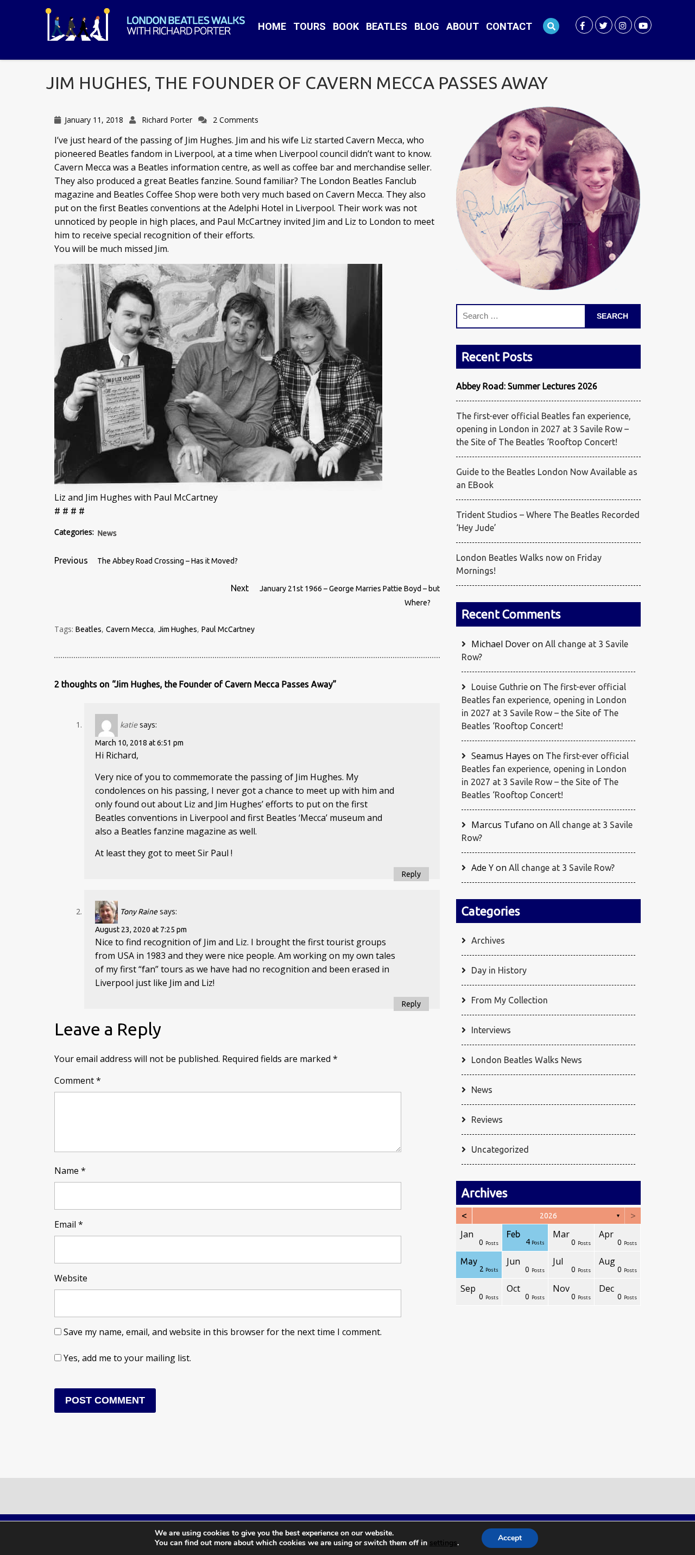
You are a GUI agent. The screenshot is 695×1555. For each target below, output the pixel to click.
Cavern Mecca (130, 629)
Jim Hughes (177, 629)
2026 (548, 1215)
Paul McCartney (228, 629)
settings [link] (443, 1543)
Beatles (88, 629)
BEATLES (386, 26)
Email (68, 1224)
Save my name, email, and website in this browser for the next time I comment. (223, 1332)
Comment (77, 1080)
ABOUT (462, 26)
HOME (272, 26)
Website (70, 1278)
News (107, 533)
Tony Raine (138, 911)
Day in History (499, 970)
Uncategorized (500, 1149)
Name (70, 1171)
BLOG (426, 26)
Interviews (491, 1030)
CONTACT (509, 26)
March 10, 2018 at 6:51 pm (139, 742)
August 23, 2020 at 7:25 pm (141, 929)
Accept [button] (510, 1538)
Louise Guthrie (499, 687)
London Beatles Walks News (526, 1060)
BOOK (346, 26)
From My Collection (509, 1000)
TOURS (309, 26)
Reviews (487, 1119)
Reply (411, 874)
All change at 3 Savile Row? (562, 868)
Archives (488, 940)
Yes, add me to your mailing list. (126, 1358)
